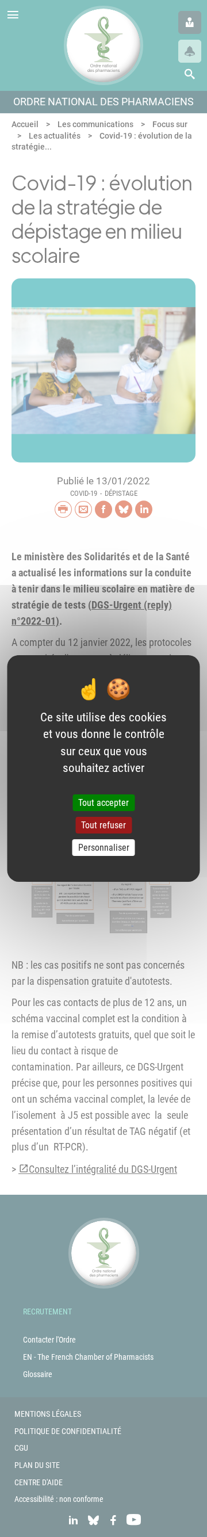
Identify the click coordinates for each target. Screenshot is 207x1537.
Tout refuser (103, 825)
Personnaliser (103, 847)
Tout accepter (103, 802)
